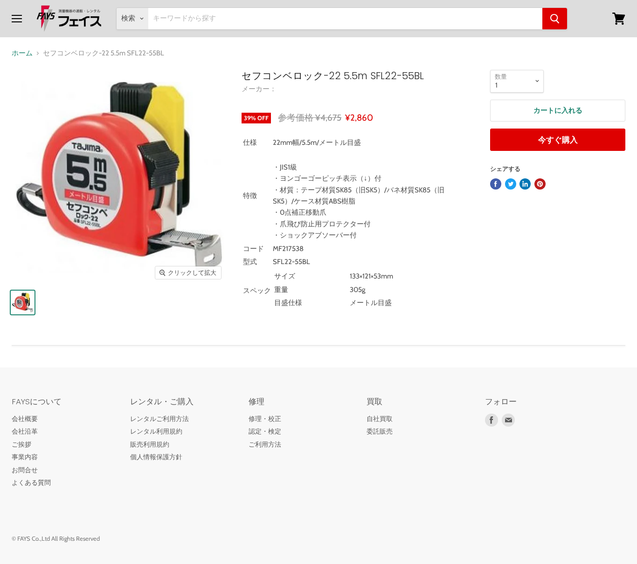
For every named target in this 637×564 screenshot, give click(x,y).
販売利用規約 (149, 444)
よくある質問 (31, 482)
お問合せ (25, 470)
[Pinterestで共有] (540, 184)
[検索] (554, 18)
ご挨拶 (21, 444)
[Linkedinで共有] (525, 184)
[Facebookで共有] (495, 184)
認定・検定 (265, 431)
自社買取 (380, 419)
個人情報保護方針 (156, 457)
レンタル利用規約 (156, 431)
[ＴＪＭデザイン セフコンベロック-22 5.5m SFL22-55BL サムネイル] (23, 302)
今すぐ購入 (558, 139)
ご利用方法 (265, 444)
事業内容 (25, 457)
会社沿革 (25, 431)
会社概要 (25, 419)
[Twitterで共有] (510, 184)
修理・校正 (265, 419)
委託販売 (380, 431)
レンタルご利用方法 (159, 419)
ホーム (22, 53)
